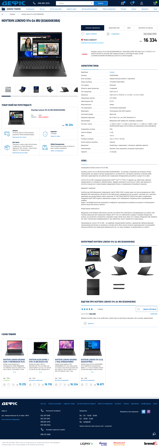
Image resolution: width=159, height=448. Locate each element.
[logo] (2, 14)
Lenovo (112, 72)
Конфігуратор (30, 9)
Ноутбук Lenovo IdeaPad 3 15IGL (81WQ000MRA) (66, 360)
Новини (134, 9)
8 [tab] (73, 96)
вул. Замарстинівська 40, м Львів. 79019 (15, 416)
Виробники (145, 9)
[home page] (9, 403)
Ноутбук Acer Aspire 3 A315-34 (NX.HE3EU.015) (39, 360)
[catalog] (12, 8)
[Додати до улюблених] (8, 384)
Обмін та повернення (109, 9)
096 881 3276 (45, 422)
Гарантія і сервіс (71, 9)
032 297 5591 (45, 419)
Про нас (42, 9)
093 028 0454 (46, 425)
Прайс (155, 9)
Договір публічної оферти (89, 9)
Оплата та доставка (55, 9)
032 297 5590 (45, 416)
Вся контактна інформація (11, 419)
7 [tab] (63, 96)
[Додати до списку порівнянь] (4, 384)
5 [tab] (44, 96)
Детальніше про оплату (19, 137)
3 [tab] (25, 96)
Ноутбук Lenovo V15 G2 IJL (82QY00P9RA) (92, 360)
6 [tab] (54, 96)
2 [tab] (15, 96)
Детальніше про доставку (20, 153)
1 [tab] (6, 96)
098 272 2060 (45, 434)
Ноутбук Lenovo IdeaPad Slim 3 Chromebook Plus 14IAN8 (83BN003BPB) (14, 361)
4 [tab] (34, 96)
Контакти (123, 9)
